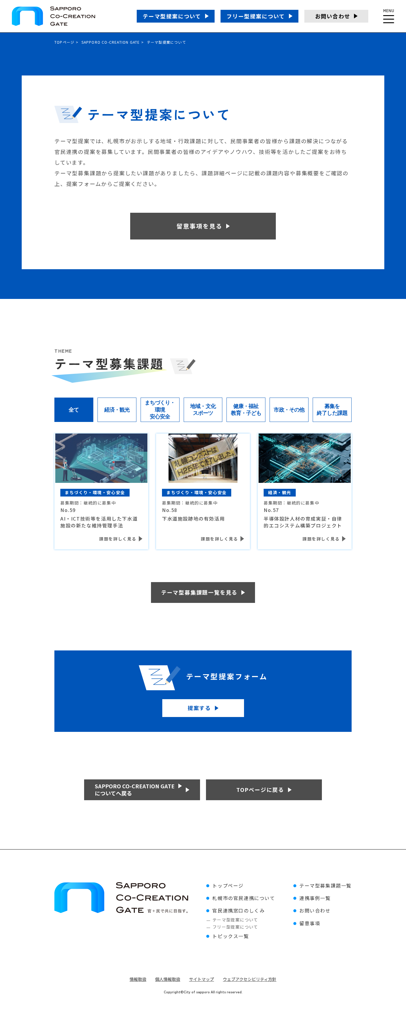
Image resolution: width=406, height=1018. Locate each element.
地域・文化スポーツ (203, 409)
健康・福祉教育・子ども (246, 409)
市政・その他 (289, 410)
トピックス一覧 (230, 936)
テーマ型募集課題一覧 (325, 885)
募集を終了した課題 (332, 409)
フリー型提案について (235, 927)
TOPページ (64, 42)
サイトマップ (201, 979)
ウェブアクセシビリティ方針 (249, 979)
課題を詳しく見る (117, 539)
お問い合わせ (315, 910)
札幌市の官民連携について (243, 898)
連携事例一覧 (315, 898)
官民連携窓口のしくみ (238, 910)
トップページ (228, 885)
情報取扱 (138, 979)
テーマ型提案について (235, 920)
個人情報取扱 (167, 979)
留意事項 (309, 923)
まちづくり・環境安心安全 (160, 410)
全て (74, 410)
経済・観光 (117, 410)
